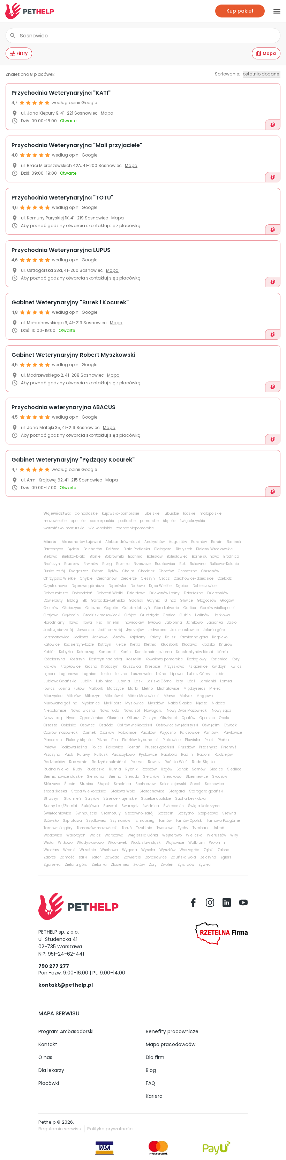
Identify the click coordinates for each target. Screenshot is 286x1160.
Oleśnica (115, 717)
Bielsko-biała (73, 556)
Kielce (120, 644)
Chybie (86, 578)
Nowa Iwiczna (82, 710)
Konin (126, 651)
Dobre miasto (56, 593)
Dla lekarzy (51, 1070)
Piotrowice (172, 739)
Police (96, 747)
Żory (153, 864)
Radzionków (54, 761)
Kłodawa (189, 644)
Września (88, 850)
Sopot (195, 783)
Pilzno (102, 739)
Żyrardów (186, 864)
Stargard (176, 791)
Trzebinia (144, 828)
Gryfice (169, 615)
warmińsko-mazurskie (64, 528)
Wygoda (129, 850)
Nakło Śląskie (180, 703)
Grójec (130, 615)
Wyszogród (190, 850)
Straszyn (52, 798)
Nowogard (153, 710)
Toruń (127, 828)
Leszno (121, 673)
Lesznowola (141, 673)
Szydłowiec (96, 820)
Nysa (71, 717)
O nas (45, 1057)
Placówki (48, 1083)
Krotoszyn (110, 666)
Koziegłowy (196, 659)
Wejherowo (172, 835)
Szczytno (186, 813)
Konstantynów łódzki (194, 651)
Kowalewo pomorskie (164, 659)
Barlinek (234, 541)
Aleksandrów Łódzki (122, 541)
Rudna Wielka (56, 769)
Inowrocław (133, 622)
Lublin (86, 681)
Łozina (64, 688)
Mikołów (74, 695)
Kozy (236, 659)
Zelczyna (208, 857)
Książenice (198, 666)
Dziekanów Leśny (164, 593)
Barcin (217, 541)
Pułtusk (100, 754)
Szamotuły (111, 813)
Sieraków (151, 776)
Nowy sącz (221, 710)
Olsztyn (149, 717)
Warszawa (114, 835)
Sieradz (132, 776)
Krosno (91, 666)
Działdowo (136, 593)
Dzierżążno (193, 593)
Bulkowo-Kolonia (224, 563)
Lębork (49, 673)
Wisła (49, 842)
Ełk (84, 600)
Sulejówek (90, 806)
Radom (203, 754)
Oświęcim (211, 725)
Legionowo (68, 673)
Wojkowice (175, 842)
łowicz (49, 688)
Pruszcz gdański (159, 747)
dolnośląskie (86, 513)
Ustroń (218, 828)
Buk (182, 563)
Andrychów (154, 541)
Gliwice (186, 600)
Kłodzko (208, 644)
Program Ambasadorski (65, 1031)
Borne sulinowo (205, 556)
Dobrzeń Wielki (110, 593)
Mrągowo (204, 695)
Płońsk (223, 739)
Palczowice (190, 732)
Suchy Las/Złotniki (60, 806)
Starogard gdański (206, 791)
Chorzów (166, 571)
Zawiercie (132, 857)
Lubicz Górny (198, 673)
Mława (169, 695)
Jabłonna (173, 622)
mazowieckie (55, 520)
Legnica (89, 673)
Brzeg (107, 563)
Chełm (128, 571)
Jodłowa (81, 637)
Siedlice (234, 769)
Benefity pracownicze (172, 1031)
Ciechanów (106, 578)
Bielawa (51, 556)
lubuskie (171, 513)
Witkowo (65, 842)
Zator (96, 857)
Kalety (155, 637)
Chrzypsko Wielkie (60, 578)
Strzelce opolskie (156, 798)
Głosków (51, 607)
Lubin (219, 673)
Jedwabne (157, 629)
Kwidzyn (219, 666)
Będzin (73, 549)
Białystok (184, 549)
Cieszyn (148, 578)
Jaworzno (85, 629)
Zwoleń (167, 864)
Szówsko (51, 820)
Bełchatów (92, 549)
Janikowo (194, 622)
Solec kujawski (173, 783)
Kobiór (49, 651)
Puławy (83, 754)
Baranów (199, 541)
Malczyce (115, 688)
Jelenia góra (214, 629)
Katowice (52, 644)
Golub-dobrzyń (136, 607)
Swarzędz (129, 806)
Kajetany (137, 637)
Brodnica (231, 556)
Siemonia (95, 776)
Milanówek (114, 695)
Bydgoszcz (78, 571)
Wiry (234, 835)
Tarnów (165, 820)
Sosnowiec (214, 783)
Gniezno (92, 607)
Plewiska (192, 739)
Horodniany (54, 622)
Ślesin (69, 783)
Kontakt (47, 1044)
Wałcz (95, 835)
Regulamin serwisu (59, 1128)
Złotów (139, 864)
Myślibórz (112, 703)
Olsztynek (169, 717)
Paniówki (211, 732)
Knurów (225, 644)
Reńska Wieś (176, 761)
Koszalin (133, 659)
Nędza (202, 703)
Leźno (161, 673)
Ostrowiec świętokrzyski (177, 725)
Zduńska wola (183, 857)
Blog (151, 1070)
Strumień (72, 798)
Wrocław (51, 850)
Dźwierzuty (53, 600)
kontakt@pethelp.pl (65, 984)
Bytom (98, 571)
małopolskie (210, 513)
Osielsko (68, 725)
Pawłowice (233, 732)
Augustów (178, 541)
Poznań (134, 747)
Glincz (170, 600)
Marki (133, 688)
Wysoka (148, 850)
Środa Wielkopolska (88, 791)
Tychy (183, 828)
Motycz (186, 695)
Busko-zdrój (54, 571)
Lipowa (176, 673)
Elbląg (72, 600)
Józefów (118, 637)
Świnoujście (86, 813)
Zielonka (99, 864)
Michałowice (168, 688)
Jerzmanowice (56, 637)
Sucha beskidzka (190, 798)
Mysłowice (134, 703)
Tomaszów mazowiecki (97, 828)
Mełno (147, 688)
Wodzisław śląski (146, 842)
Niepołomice (55, 710)
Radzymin (78, 761)
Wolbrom (196, 842)
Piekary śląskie (79, 739)
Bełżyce (112, 549)
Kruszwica (132, 666)
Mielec (215, 688)
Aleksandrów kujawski (81, 541)
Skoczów (219, 776)
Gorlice (189, 607)
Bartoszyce (53, 549)
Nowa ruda (109, 710)
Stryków (92, 798)
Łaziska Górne (159, 681)
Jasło (231, 622)
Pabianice (127, 732)
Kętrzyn (104, 644)
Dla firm (155, 1057)
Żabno (223, 850)
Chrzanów (210, 571)
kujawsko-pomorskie (120, 513)
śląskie (169, 520)
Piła (114, 739)
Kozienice (219, 659)
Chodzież (146, 571)
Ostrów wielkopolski (135, 725)
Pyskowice (148, 754)
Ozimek (89, 732)
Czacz (164, 578)
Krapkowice (70, 666)
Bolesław (155, 556)
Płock (208, 739)
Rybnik (131, 769)
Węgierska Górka (143, 835)
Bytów (113, 571)
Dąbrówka (117, 585)
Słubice (86, 783)
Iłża (99, 622)
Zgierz (225, 857)
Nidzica (218, 703)
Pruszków (186, 747)
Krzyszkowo (174, 666)
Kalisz (170, 637)
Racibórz (169, 754)
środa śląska (55, 791)
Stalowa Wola (123, 791)
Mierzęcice (53, 695)
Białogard (163, 549)
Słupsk (103, 783)
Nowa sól (131, 710)
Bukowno (197, 563)
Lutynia (123, 681)
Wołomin (217, 842)
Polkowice (114, 747)
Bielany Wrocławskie (214, 549)
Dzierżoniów (217, 593)
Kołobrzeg (86, 651)
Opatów (188, 717)
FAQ (150, 1083)
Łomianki (208, 681)
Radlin (187, 754)
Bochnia (135, 556)
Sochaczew (145, 783)
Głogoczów (206, 600)
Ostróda (106, 725)
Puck (69, 754)
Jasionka (215, 622)
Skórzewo (52, 783)
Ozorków (107, 732)
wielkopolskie (100, 528)
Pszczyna (52, 754)
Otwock (230, 725)
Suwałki (110, 806)
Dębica (182, 585)
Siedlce (216, 769)
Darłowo (137, 585)
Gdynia (153, 600)
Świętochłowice (57, 813)
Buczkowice (165, 563)
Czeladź (225, 578)
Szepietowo (208, 813)
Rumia (115, 769)
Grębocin (70, 615)
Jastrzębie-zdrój (58, 629)
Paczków (148, 732)
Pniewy (50, 747)
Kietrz (135, 644)
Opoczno (207, 717)
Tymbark (200, 828)
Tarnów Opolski (189, 820)
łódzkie (189, 513)
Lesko (106, 673)
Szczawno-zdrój (139, 813)
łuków (79, 688)
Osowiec (87, 725)
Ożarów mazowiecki (61, 732)
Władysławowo (90, 842)
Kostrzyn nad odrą (105, 659)
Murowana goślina (60, 703)
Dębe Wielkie (160, 585)
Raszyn (137, 761)
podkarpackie (102, 520)
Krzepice (152, 666)
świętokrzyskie (192, 520)
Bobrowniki (114, 556)
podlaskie (127, 520)
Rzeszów (149, 769)
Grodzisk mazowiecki (101, 615)
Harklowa (221, 615)
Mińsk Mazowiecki (143, 695)
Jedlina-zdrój (110, 629)
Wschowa (109, 850)
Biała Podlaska (136, 549)
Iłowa (87, 622)
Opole (224, 717)
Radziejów (223, 754)
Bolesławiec (177, 556)
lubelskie (151, 513)
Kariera (154, 1096)
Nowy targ (53, 717)
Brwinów (90, 563)
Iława (73, 622)
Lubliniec (104, 681)
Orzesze (50, 725)
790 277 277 (53, 966)
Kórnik (222, 651)
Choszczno (187, 571)
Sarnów (198, 769)
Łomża (226, 681)
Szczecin (165, 813)
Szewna (229, 813)
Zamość (67, 857)
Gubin (185, 615)
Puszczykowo (123, 754)
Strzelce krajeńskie (120, 798)
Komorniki (107, 651)
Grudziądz (149, 615)
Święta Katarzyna (204, 806)
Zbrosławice (156, 857)
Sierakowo (172, 776)
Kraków (50, 666)
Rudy (77, 769)
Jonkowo (99, 637)
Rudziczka (95, 769)
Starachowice (152, 791)
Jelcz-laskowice (185, 629)
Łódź (191, 681)
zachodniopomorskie (135, 528)
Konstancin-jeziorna (153, 651)
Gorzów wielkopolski (217, 607)
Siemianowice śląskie (63, 776)
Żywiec (204, 864)
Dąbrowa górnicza (88, 585)
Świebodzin (173, 806)
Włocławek (117, 842)
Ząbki (208, 850)
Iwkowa (154, 622)
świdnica (151, 806)
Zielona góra (76, 864)
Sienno (114, 776)
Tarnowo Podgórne (223, 820)
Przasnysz (208, 747)
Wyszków (167, 850)
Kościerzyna (54, 659)
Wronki (69, 850)
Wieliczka (194, 835)
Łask (138, 681)
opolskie (78, 520)
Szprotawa (72, 820)
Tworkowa (165, 828)
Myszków (156, 703)
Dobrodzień (82, 593)
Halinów (202, 615)
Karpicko (219, 637)
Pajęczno (168, 732)
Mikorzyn (92, 695)
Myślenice (91, 703)
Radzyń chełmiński (109, 761)
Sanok (182, 769)
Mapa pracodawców (170, 1044)
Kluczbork (169, 644)
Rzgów (166, 769)
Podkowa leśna (73, 747)
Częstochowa (55, 585)
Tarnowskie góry (58, 828)
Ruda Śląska (203, 761)
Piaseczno (53, 739)
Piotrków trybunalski (140, 739)
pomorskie (149, 520)
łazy (179, 681)
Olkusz (133, 717)
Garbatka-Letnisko (108, 600)
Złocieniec (120, 864)
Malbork (96, 688)
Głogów (227, 600)
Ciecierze (129, 578)
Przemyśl (229, 747)
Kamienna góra (194, 637)
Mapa (269, 53)
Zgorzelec (52, 864)
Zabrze (50, 857)
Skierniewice (197, 776)
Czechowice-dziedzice (193, 578)
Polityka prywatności (110, 1128)
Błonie (95, 556)
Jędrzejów (135, 629)
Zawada (112, 857)
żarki (83, 857)
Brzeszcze (142, 563)
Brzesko (122, 563)
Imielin (113, 622)
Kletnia (150, 644)
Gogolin (111, 607)
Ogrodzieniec (91, 717)
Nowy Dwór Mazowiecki (187, 710)
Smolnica (122, 783)
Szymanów (120, 820)
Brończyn (52, 563)
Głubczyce (71, 607)
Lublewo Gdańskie (60, 681)
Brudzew (71, 563)
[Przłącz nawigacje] (273, 11)
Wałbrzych (75, 835)
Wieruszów (216, 835)
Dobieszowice (205, 585)
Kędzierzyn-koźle (79, 644)
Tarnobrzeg (144, 820)
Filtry (22, 53)
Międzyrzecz (194, 688)
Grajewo (51, 615)
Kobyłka (66, 651)
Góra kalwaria (166, 607)
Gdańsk (136, 600)
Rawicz (154, 761)
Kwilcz (236, 666)
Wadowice (53, 835)
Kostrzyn (77, 659)
